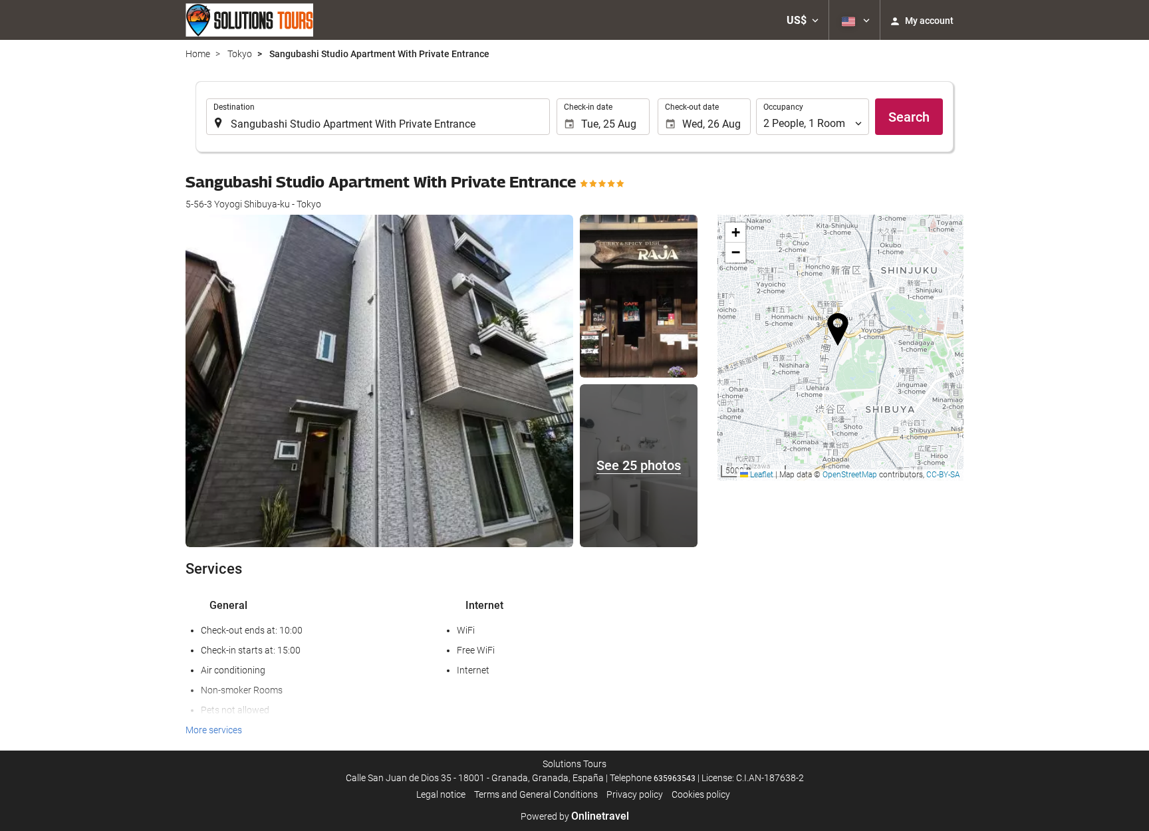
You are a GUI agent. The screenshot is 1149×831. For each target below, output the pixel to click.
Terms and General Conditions (536, 794)
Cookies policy (701, 794)
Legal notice (440, 794)
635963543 (675, 778)
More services (214, 730)
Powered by (575, 816)
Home (198, 54)
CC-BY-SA (943, 474)
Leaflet (760, 474)
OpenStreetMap (850, 474)
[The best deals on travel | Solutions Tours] (249, 20)
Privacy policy (634, 794)
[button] (803, 20)
